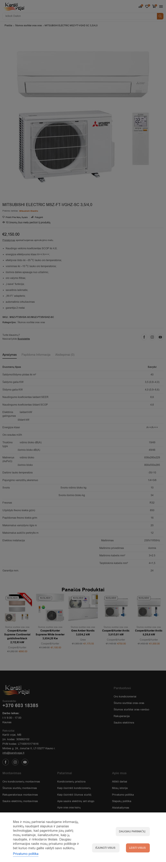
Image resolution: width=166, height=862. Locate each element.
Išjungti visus (105, 848)
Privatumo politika (25, 854)
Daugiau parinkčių (132, 831)
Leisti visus (137, 848)
